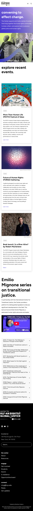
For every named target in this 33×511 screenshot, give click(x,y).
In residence (5, 475)
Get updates (5, 491)
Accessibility (14, 508)
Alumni (3, 472)
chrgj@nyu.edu (6, 485)
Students (4, 469)
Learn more (6, 139)
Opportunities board (8, 477)
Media (3, 488)
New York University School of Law (10, 506)
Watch (4, 267)
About (3, 456)
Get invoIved (5, 466)
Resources (4, 458)
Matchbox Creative (19, 504)
